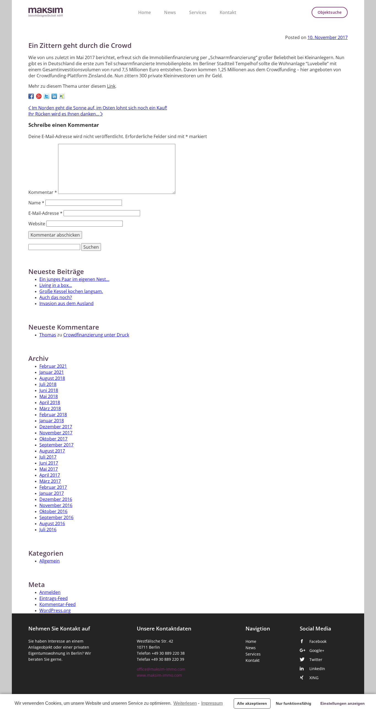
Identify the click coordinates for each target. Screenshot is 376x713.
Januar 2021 (51, 372)
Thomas (47, 335)
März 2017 (50, 481)
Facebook (317, 641)
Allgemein (49, 561)
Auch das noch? (55, 297)
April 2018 (49, 402)
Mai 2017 (48, 469)
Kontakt (228, 12)
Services (197, 12)
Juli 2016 (47, 529)
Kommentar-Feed (57, 604)
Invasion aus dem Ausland (66, 303)
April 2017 (49, 475)
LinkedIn (317, 669)
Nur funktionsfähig (293, 703)
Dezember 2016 (55, 499)
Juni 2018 (48, 390)
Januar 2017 (51, 493)
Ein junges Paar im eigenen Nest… (74, 279)
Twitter (315, 660)
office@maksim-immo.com (161, 669)
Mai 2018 (48, 396)
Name (36, 203)
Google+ (316, 650)
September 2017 (56, 445)
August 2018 (52, 378)
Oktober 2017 (53, 439)
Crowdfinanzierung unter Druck (96, 335)
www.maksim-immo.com (159, 675)
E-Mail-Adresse (45, 213)
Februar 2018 (53, 414)
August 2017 (52, 451)
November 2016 (55, 505)
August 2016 (52, 523)
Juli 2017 (47, 457)
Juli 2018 (47, 384)
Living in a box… (55, 285)
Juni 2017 (48, 463)
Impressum (212, 703)
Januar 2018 (51, 420)
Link (111, 86)
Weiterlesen (185, 703)
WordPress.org (55, 610)
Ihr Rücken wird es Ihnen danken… (65, 114)
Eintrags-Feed (53, 598)
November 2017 (55, 432)
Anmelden (50, 592)
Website (36, 223)
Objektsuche (330, 12)
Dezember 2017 (55, 426)
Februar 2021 (53, 366)
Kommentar (42, 192)
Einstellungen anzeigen (342, 703)
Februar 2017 (53, 487)
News (170, 12)
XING (313, 678)
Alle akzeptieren (252, 703)
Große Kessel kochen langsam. (71, 291)
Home (144, 12)
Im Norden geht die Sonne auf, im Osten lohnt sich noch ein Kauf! (97, 108)
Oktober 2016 (53, 511)
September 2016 (56, 517)
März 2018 (50, 408)
